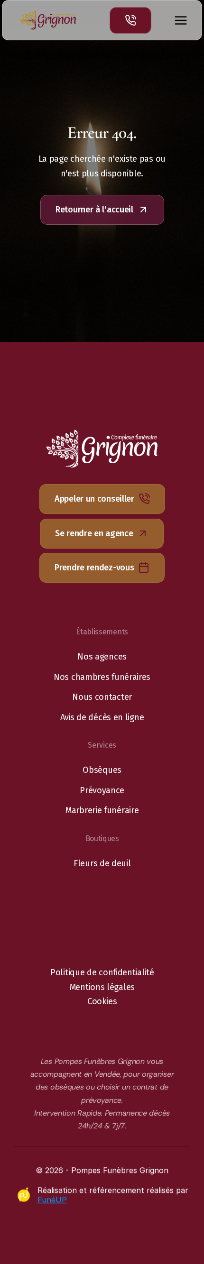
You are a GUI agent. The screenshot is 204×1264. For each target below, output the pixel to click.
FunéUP (51, 1199)
